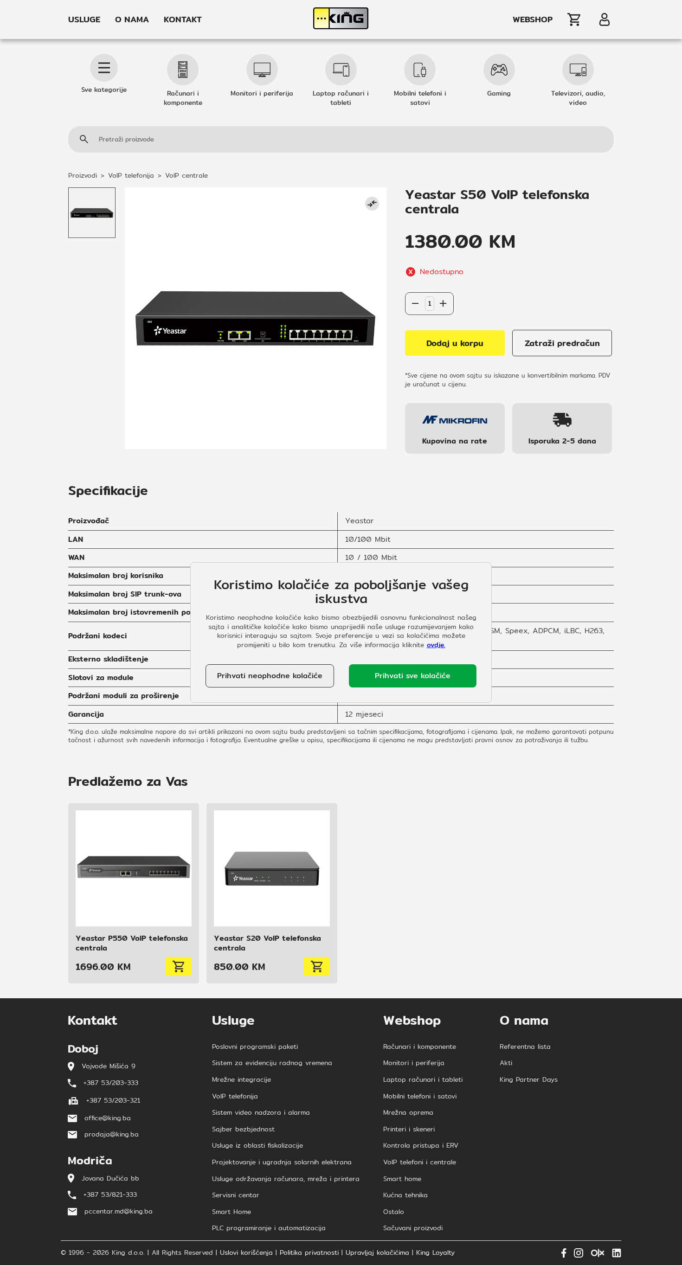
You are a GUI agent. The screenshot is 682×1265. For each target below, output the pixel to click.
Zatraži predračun (562, 343)
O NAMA (132, 19)
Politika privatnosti (309, 1253)
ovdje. (436, 645)
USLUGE (84, 19)
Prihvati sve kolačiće (412, 675)
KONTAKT (183, 19)
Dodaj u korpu (454, 343)
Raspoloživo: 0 (429, 283)
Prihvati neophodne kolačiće (269, 675)
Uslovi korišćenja (246, 1253)
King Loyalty (435, 1253)
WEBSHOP (533, 19)
